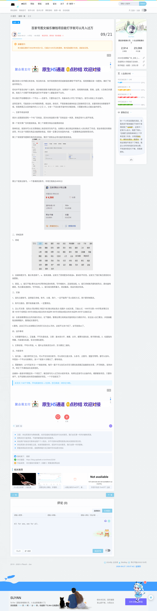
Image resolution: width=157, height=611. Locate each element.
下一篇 (110, 495)
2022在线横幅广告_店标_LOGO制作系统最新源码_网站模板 (129, 58)
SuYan (131, 36)
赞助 (32, 3)
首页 (25, 3)
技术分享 (40, 10)
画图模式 (97, 511)
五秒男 (115, 562)
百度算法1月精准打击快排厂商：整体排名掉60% (129, 61)
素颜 (19, 33)
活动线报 (66, 10)
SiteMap (124, 562)
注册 (138, 10)
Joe (30, 564)
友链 (47, 3)
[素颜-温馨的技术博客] (14, 3)
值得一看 (57, 10)
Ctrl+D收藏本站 (136, 601)
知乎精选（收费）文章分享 (128, 65)
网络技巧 (22, 10)
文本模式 (107, 511)
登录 (133, 10)
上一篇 (14, 495)
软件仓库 (31, 10)
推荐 (71, 3)
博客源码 (48, 10)
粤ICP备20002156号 (139, 562)
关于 (62, 3)
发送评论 (97, 551)
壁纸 (40, 3)
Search (142, 4)
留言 (55, 3)
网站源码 (13, 10)
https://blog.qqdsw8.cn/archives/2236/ (41, 459)
